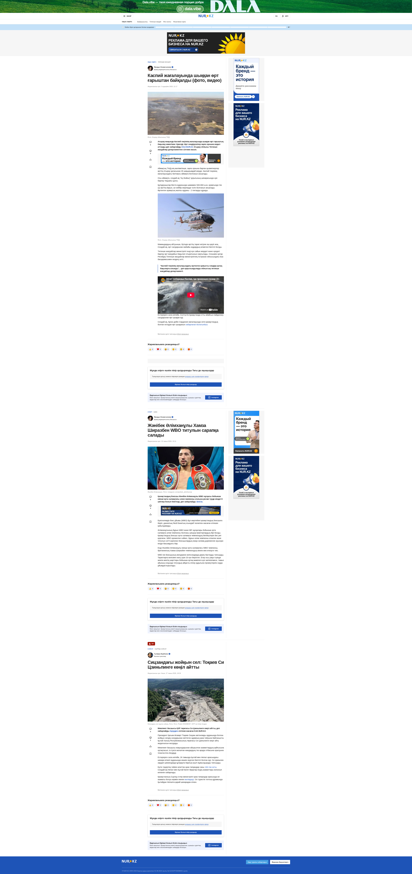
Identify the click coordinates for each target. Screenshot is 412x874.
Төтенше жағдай (155, 22)
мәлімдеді (189, 779)
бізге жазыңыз (183, 334)
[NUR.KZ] (206, 16)
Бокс (155, 412)
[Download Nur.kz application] (206, 6)
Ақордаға (174, 731)
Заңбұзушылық (142, 22)
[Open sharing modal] (150, 159)
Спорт (150, 412)
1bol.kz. (199, 502)
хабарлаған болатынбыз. (197, 325)
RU (276, 16)
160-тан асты (211, 767)
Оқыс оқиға (127, 22)
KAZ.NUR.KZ (188, 147)
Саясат (150, 649)
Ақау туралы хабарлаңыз (257, 862)
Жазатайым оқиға (179, 22)
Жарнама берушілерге (280, 862)
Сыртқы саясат (160, 649)
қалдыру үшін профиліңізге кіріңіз (196, 376)
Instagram (215, 397)
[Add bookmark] (150, 167)
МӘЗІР (129, 16)
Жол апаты (167, 22)
